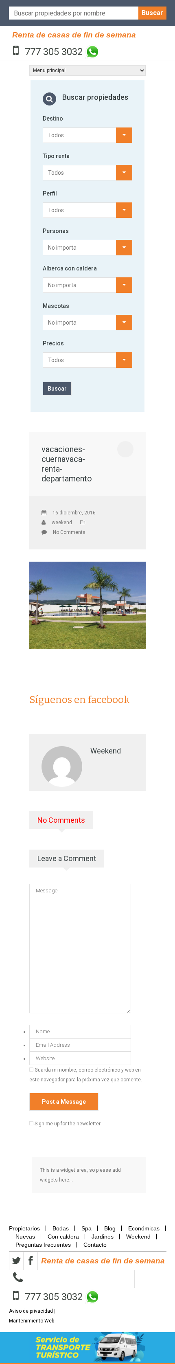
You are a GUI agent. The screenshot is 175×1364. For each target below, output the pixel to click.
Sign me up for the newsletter (67, 1124)
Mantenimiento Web (31, 1321)
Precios (53, 343)
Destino (53, 118)
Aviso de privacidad (31, 1311)
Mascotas (56, 306)
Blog (110, 1228)
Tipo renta (56, 156)
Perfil (50, 193)
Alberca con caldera (70, 268)
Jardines (103, 1236)
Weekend (138, 1236)
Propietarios (27, 1228)
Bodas (60, 1228)
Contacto (95, 1245)
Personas (56, 231)
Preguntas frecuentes (43, 1245)
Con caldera (63, 1236)
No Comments (69, 532)
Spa (86, 1228)
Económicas (144, 1228)
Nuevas (25, 1236)
